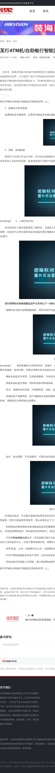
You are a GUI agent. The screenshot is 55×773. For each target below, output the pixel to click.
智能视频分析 (20, 537)
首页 (32, 11)
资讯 (45, 11)
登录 (4, 661)
